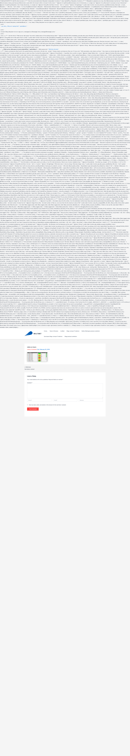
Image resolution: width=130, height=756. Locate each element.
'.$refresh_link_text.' (53, 49)
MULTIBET (37, 334)
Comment (29, 382)
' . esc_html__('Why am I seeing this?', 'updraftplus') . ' (14, 26)
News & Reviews (54, 331)
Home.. (46, 331)
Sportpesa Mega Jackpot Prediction (53, 336)
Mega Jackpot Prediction (73, 331)
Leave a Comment (32, 349)
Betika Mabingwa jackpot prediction (91, 331)
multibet (62, 331)
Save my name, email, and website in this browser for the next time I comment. (47, 404)
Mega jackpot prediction (71, 336)
